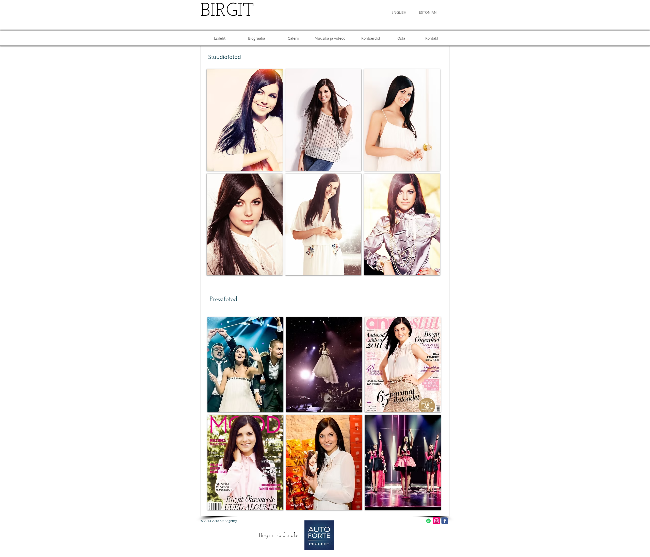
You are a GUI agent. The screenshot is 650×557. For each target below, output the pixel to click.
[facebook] (444, 520)
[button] (245, 120)
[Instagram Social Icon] (436, 520)
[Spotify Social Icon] (428, 520)
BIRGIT (227, 11)
